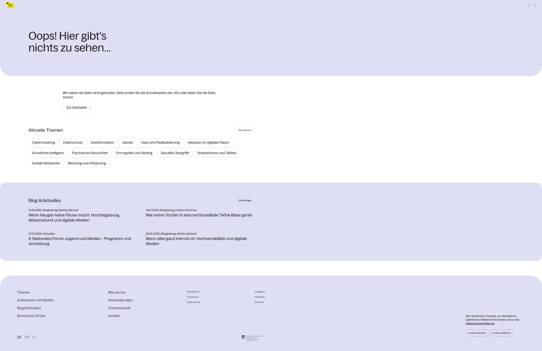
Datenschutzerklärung (480, 323)
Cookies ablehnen (501, 333)
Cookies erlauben (477, 333)
